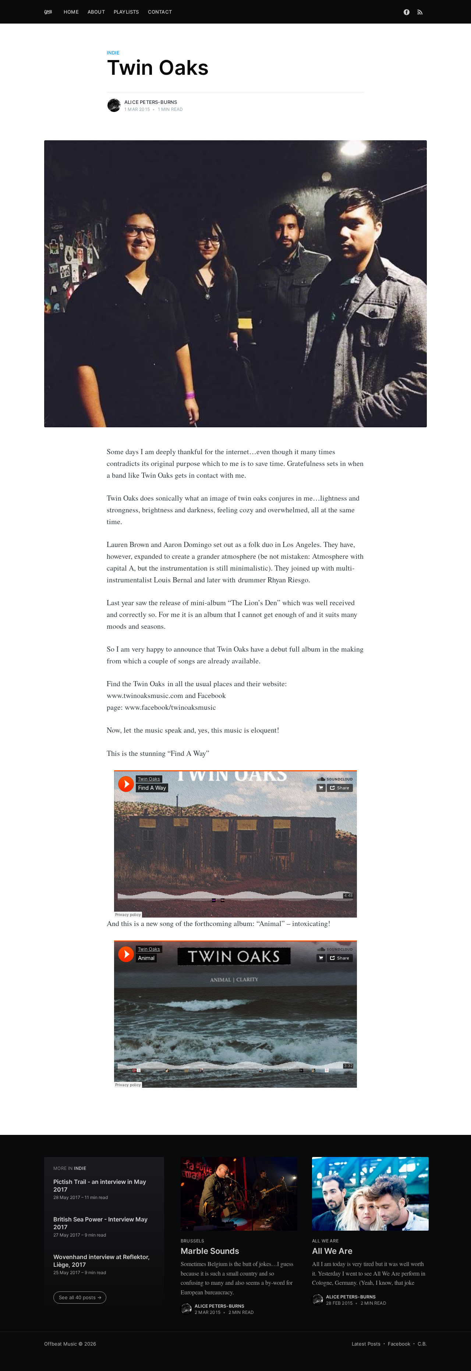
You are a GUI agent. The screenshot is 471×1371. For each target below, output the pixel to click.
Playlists (126, 12)
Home (71, 12)
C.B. (422, 1344)
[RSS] (420, 11)
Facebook (399, 1344)
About (96, 12)
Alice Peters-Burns (150, 102)
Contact (160, 12)
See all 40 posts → (80, 1297)
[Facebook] (406, 11)
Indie (113, 53)
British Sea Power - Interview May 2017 (100, 1223)
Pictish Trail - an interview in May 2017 (99, 1185)
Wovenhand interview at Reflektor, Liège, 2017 (101, 1261)
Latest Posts (366, 1344)
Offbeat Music (60, 1344)
